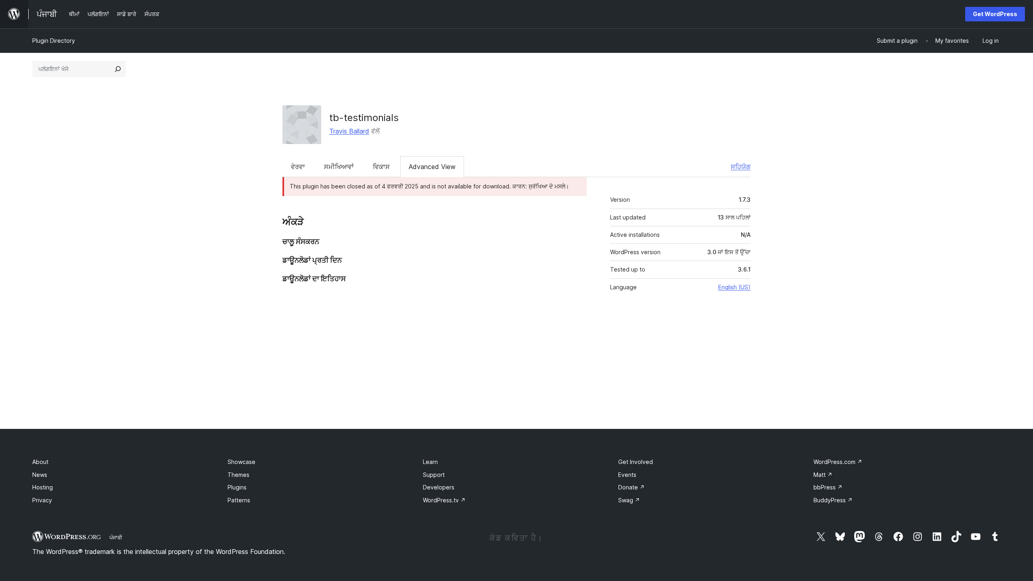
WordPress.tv (444, 500)
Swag (629, 500)
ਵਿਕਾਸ (381, 167)
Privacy (42, 500)
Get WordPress (995, 13)
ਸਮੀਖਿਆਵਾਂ (339, 167)
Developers (438, 487)
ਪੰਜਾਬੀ (115, 537)
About (40, 461)
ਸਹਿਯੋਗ (741, 167)
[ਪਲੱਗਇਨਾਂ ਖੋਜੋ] (118, 69)
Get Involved (635, 461)
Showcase (241, 461)
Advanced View (432, 167)
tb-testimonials (364, 117)
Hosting (42, 487)
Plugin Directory (53, 40)
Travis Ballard (349, 131)
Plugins (237, 487)
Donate (631, 487)
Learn (430, 461)
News (39, 474)
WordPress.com (837, 461)
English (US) (734, 287)
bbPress (828, 487)
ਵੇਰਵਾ (298, 167)
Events (627, 474)
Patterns (239, 500)
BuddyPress (833, 500)
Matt (822, 474)
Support (434, 474)
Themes (238, 474)
